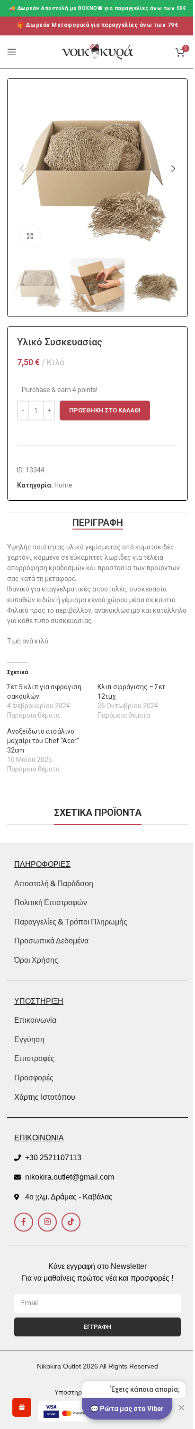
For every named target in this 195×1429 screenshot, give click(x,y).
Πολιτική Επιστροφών (50, 902)
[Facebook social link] (23, 1222)
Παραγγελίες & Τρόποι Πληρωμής (70, 921)
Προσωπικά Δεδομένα (51, 940)
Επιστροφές (34, 1058)
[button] (21, 168)
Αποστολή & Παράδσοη (53, 883)
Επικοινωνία (35, 1020)
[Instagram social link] (47, 1222)
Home (63, 485)
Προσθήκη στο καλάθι (105, 410)
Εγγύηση (29, 1039)
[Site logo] (97, 51)
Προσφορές (33, 1078)
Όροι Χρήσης (36, 960)
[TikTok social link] (71, 1222)
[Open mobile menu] (11, 52)
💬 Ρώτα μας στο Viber (127, 1408)
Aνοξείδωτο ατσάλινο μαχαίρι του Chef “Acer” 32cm (43, 740)
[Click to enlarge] (30, 236)
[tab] (97, 522)
